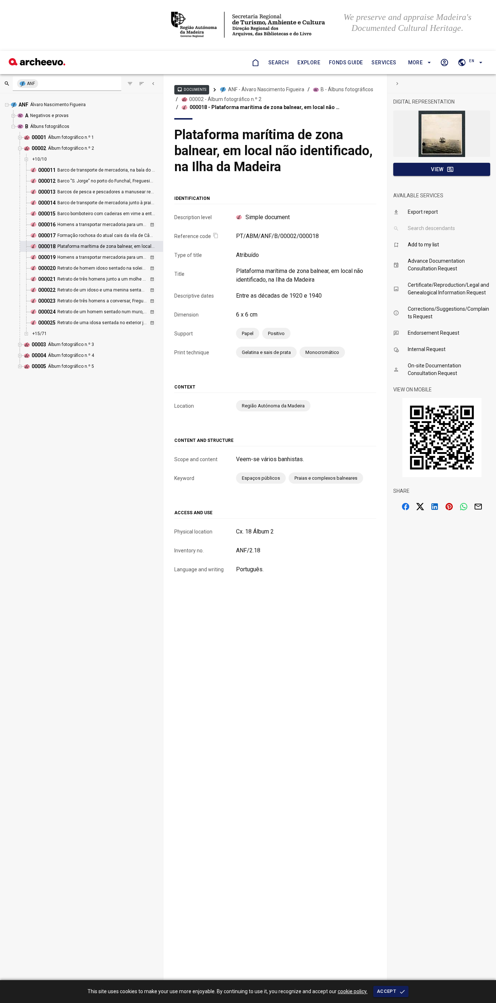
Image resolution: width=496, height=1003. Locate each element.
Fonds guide (346, 62)
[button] (418, 62)
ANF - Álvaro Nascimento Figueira (266, 89)
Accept (386, 991)
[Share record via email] (478, 506)
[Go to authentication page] (444, 62)
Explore (308, 62)
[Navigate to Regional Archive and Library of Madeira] (248, 25)
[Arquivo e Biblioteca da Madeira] (37, 63)
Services (383, 62)
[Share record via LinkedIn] (434, 506)
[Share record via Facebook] (405, 506)
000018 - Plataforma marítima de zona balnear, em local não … (265, 107)
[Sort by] (130, 83)
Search (278, 62)
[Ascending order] (141, 83)
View (437, 169)
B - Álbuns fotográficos (347, 89)
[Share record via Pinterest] (449, 506)
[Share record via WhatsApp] (463, 506)
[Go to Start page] (255, 62)
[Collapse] (153, 83)
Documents (191, 89)
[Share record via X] (420, 506)
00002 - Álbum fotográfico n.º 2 (225, 99)
